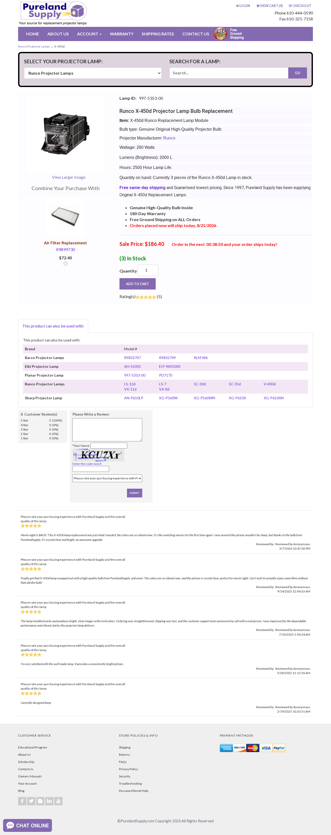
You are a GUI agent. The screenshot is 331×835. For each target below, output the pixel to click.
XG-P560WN (204, 398)
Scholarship (26, 762)
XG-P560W (168, 398)
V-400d (270, 384)
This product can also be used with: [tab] (53, 325)
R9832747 (132, 357)
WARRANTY (121, 33)
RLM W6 (201, 357)
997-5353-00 (134, 375)
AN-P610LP (133, 398)
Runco (169, 138)
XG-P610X (237, 398)
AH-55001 (132, 366)
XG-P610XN (274, 398)
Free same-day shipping (142, 187)
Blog (21, 791)
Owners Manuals (30, 776)
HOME (32, 33)
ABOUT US (58, 33)
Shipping (124, 747)
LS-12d (130, 384)
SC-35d (235, 384)
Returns (124, 754)
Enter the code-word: (87, 464)
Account (88, 33)
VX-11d (130, 389)
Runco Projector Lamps (34, 46)
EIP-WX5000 (169, 366)
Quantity (128, 270)
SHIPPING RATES (158, 33)
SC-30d (200, 384)
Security (124, 776)
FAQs (123, 762)
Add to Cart (137, 284)
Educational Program (32, 747)
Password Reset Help (133, 791)
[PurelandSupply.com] (77, 13)
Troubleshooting (130, 783)
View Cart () (271, 6)
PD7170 (165, 375)
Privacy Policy (128, 769)
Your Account (27, 783)
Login (244, 6)
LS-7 (162, 384)
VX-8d (164, 389)
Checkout (301, 6)
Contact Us (25, 769)
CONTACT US (195, 33)
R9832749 (167, 357)
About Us (24, 754)
